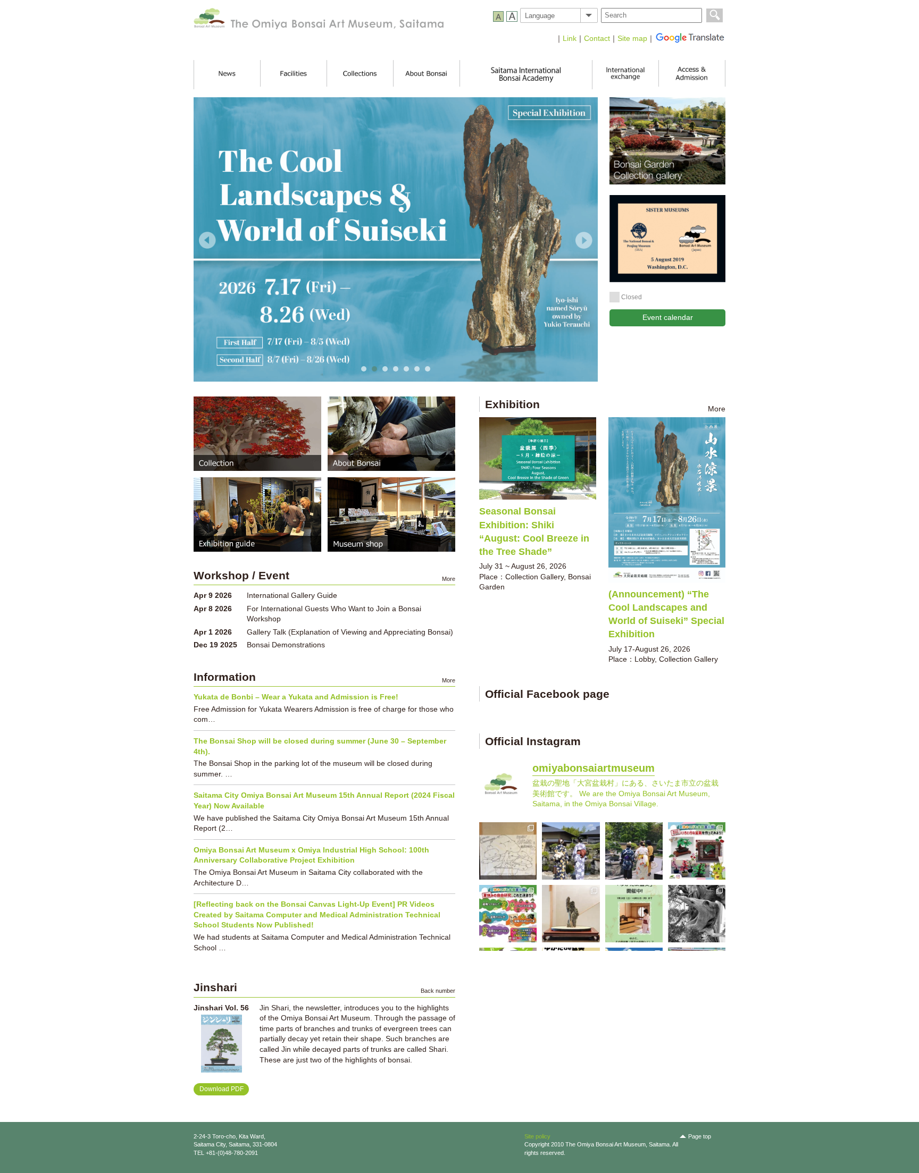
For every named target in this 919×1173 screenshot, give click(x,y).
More (716, 408)
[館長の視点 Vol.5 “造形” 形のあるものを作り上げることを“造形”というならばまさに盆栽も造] (696, 913)
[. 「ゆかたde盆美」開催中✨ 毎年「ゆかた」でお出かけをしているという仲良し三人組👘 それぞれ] (634, 851)
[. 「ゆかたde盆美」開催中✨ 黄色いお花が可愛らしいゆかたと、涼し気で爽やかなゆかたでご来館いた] (570, 851)
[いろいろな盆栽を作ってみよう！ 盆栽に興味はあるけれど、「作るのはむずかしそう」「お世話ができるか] (696, 851)
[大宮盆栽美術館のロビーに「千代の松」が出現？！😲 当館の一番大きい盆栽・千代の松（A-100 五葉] (508, 851)
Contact (597, 38)
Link (570, 38)
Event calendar (667, 317)
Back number (438, 991)
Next (583, 240)
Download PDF (221, 1089)
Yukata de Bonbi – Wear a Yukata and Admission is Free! (296, 697)
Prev (207, 240)
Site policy (537, 1136)
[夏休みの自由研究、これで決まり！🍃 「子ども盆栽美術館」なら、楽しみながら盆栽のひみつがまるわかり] (508, 913)
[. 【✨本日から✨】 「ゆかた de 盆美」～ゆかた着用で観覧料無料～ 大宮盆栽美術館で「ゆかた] (634, 913)
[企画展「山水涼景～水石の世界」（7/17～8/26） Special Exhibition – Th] (570, 913)
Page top (699, 1136)
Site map (632, 38)
